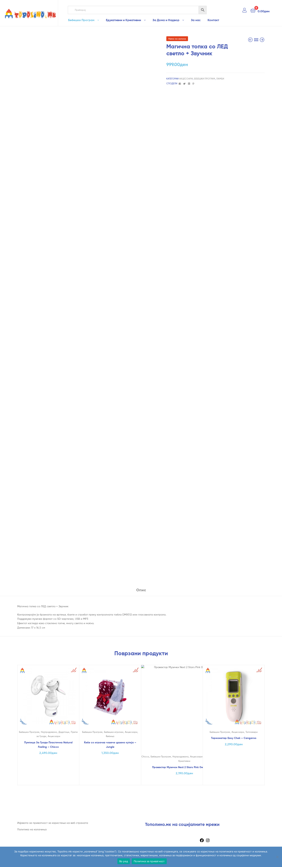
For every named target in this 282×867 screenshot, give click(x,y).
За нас (196, 20)
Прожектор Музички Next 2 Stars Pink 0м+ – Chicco (184, 767)
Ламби (220, 78)
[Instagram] (207, 841)
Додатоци (64, 731)
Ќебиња (110, 736)
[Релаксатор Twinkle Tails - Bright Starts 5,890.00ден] (251, 39)
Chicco (145, 756)
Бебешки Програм (81, 20)
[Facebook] (202, 841)
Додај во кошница (48, 781)
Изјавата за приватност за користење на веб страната (52, 822)
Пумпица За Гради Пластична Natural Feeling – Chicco (48, 745)
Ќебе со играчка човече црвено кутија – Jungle (110, 745)
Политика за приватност (149, 861)
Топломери (252, 731)
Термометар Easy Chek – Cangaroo (233, 738)
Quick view (48, 699)
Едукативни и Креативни (123, 20)
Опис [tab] (141, 589)
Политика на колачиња (32, 829)
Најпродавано (49, 731)
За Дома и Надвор (166, 20)
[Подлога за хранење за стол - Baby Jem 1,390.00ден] (262, 39)
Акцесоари (186, 78)
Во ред (123, 861)
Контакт (213, 20)
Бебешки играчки (113, 731)
